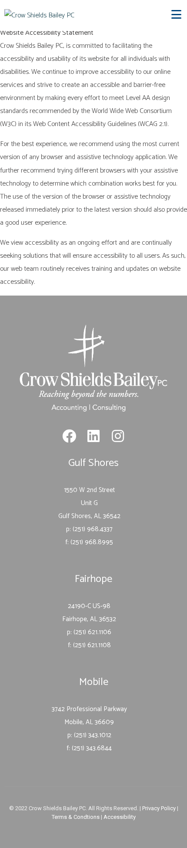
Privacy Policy (159, 808)
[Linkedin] (93, 436)
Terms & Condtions (76, 817)
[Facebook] (68, 436)
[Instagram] (118, 436)
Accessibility (120, 817)
